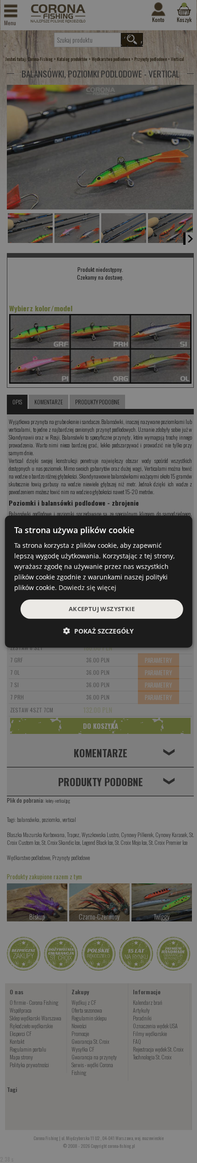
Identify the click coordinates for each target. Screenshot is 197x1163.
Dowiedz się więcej (87, 587)
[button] (98, 631)
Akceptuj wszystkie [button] (102, 609)
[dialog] (98, 581)
